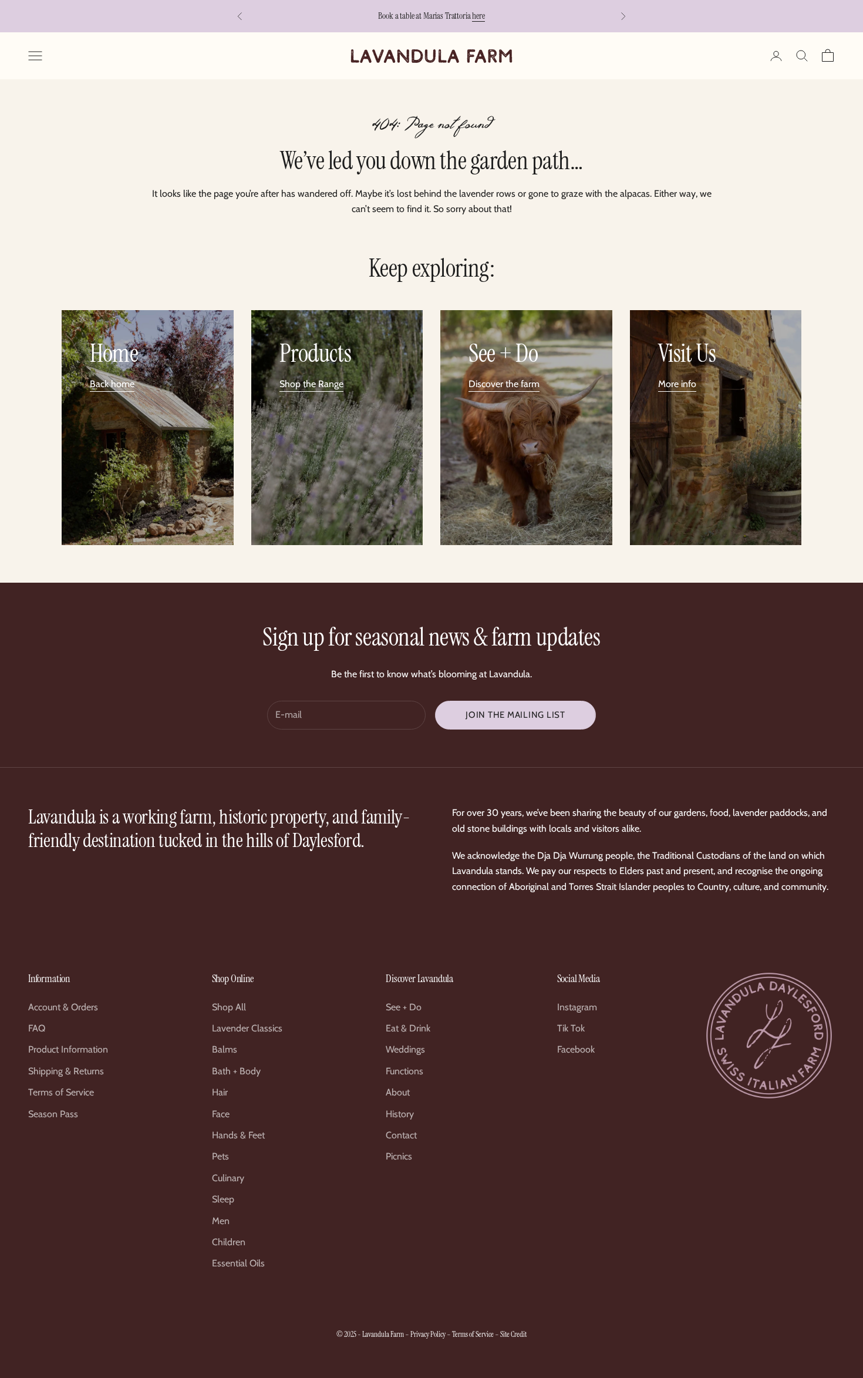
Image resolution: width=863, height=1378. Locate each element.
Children (228, 1242)
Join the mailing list (515, 715)
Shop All (229, 1007)
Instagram (577, 1007)
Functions (404, 1071)
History (400, 1114)
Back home (112, 383)
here (478, 16)
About (398, 1092)
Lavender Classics (247, 1028)
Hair (220, 1092)
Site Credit (513, 1334)
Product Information (68, 1049)
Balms (224, 1049)
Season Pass (53, 1114)
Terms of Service (61, 1092)
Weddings (405, 1049)
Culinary (228, 1178)
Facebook (576, 1049)
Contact (401, 1135)
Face (221, 1114)
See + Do (404, 1007)
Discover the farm (504, 383)
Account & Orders (63, 1007)
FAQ (36, 1028)
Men (221, 1220)
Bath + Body (236, 1071)
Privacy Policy (428, 1334)
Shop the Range (311, 383)
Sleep (223, 1199)
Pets (220, 1156)
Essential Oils (238, 1263)
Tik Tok (571, 1028)
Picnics (399, 1156)
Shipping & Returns (66, 1071)
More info (677, 383)
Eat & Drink (408, 1028)
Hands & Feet (238, 1135)
